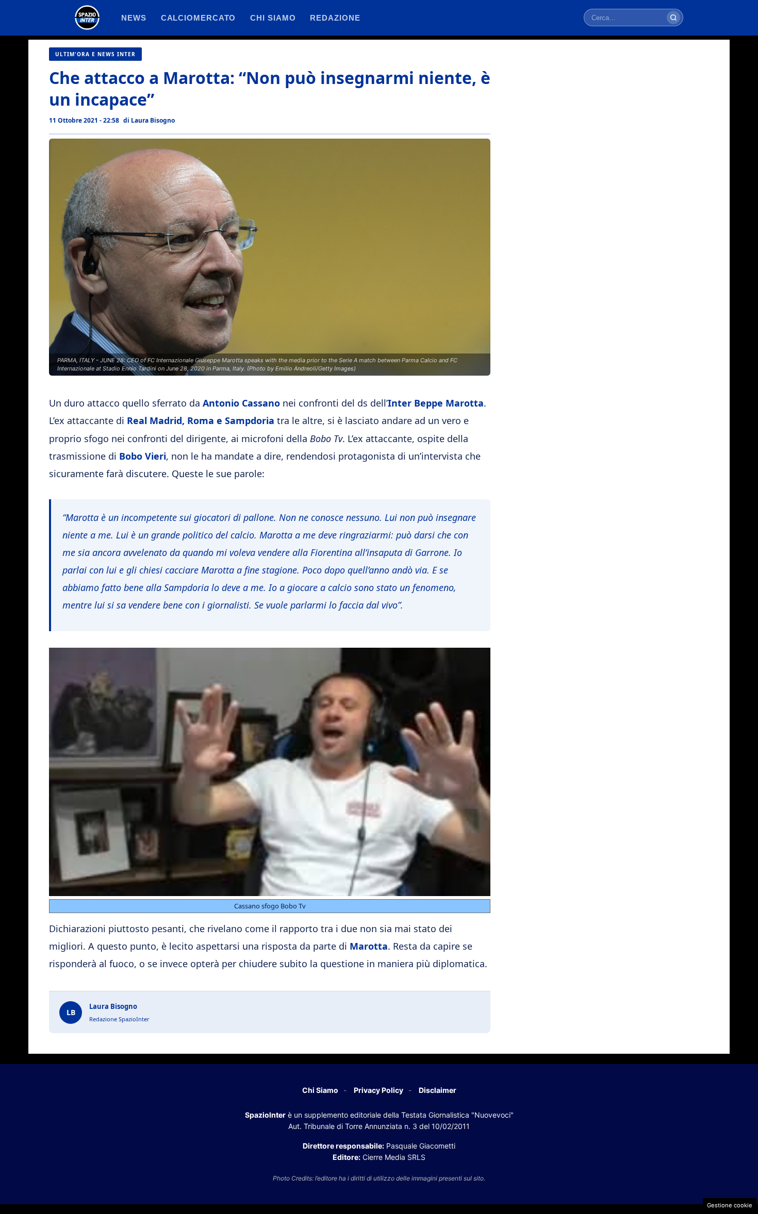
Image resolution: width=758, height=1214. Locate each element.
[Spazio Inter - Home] (87, 17)
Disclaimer (437, 1090)
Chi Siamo (320, 1090)
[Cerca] (673, 17)
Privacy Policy (378, 1090)
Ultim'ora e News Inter (95, 54)
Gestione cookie (729, 1205)
